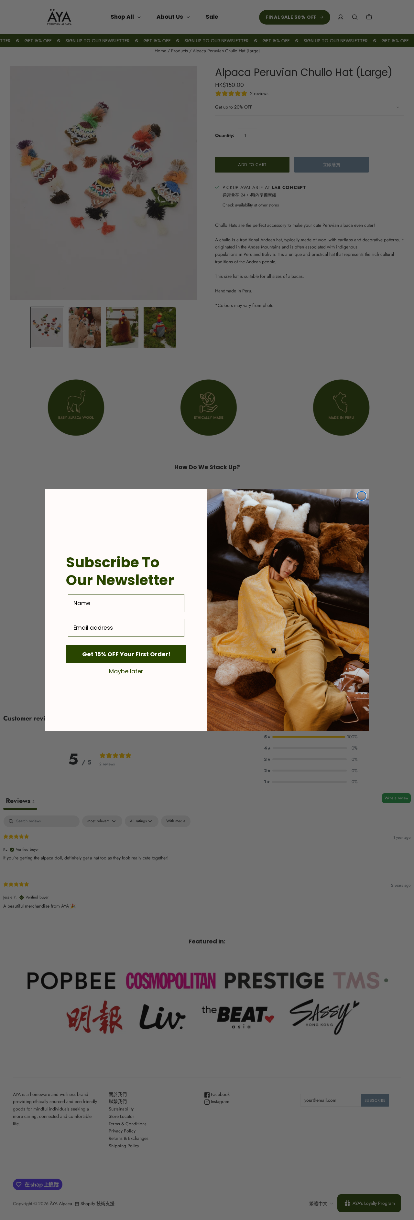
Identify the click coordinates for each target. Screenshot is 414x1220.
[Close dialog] (361, 495)
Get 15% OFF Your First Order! (126, 654)
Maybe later (126, 671)
